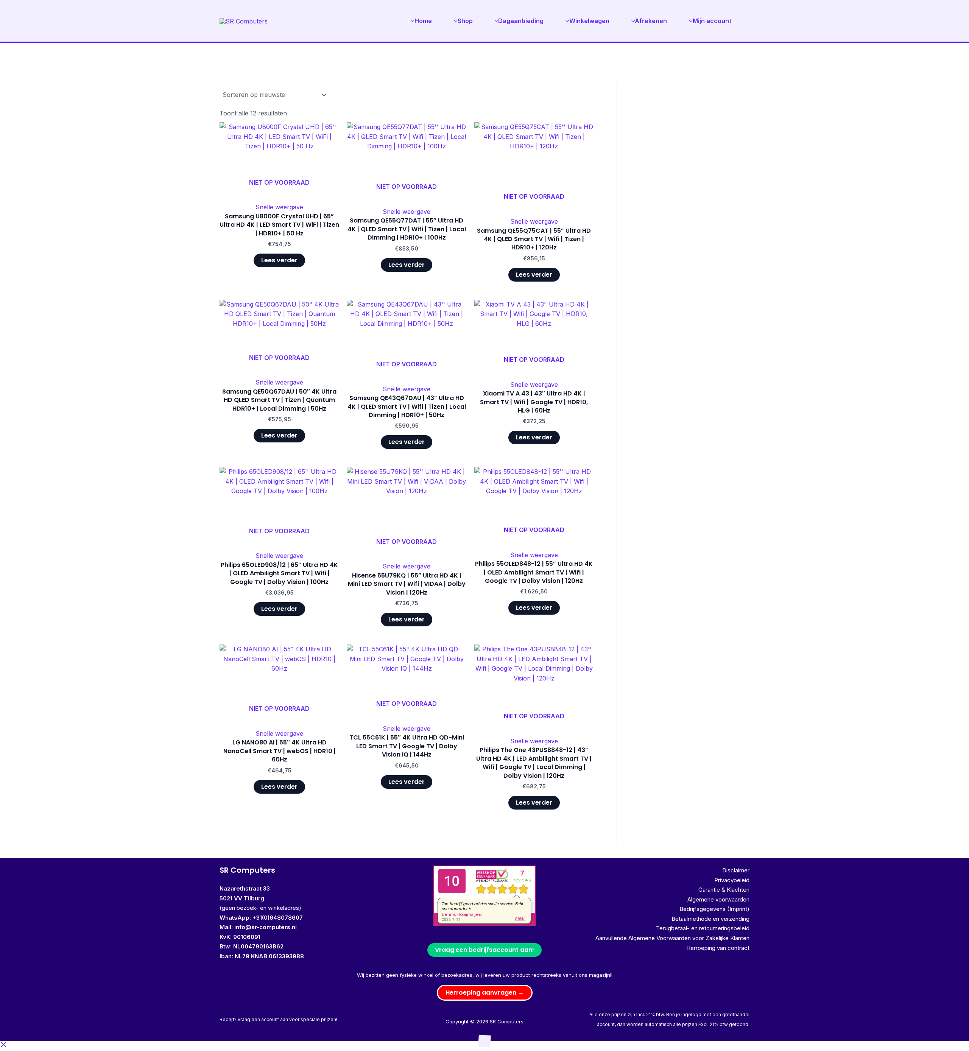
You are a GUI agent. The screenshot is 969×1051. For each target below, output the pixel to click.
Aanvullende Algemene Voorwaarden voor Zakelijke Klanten (672, 938)
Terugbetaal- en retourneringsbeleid (702, 928)
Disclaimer (735, 870)
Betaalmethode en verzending (710, 918)
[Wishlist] (327, 133)
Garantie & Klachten (723, 889)
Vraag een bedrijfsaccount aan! (484, 949)
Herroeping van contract (717, 947)
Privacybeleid (731, 880)
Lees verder (279, 260)
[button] (485, 993)
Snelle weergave (279, 207)
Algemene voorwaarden (718, 899)
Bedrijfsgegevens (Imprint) (714, 908)
